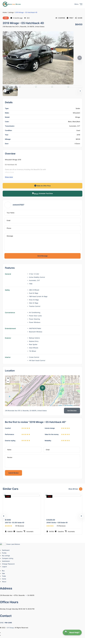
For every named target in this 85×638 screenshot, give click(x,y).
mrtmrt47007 (18, 205)
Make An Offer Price (44, 186)
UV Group (10, 627)
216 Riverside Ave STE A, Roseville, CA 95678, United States (23, 26)
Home (5, 12)
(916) (6, 623)
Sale (3, 573)
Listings (11, 12)
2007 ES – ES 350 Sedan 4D (14, 522)
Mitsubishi (76, 113)
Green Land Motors (13, 544)
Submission (6, 561)
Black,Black (76, 121)
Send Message (42, 256)
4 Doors (77, 143)
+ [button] (8, 378)
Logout (4, 566)
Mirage (77, 117)
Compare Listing (7, 558)
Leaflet (60, 405)
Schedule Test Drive (46, 193)
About (4, 581)
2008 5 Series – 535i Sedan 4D (57, 522)
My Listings (6, 555)
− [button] (8, 381)
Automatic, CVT (74, 126)
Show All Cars (73, 489)
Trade (4, 576)
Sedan (78, 108)
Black (70, 121)
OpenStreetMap (68, 405)
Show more (9, 177)
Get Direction (72, 410)
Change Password (8, 564)
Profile (4, 553)
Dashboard (5, 550)
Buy (3, 571)
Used (5, 18)
